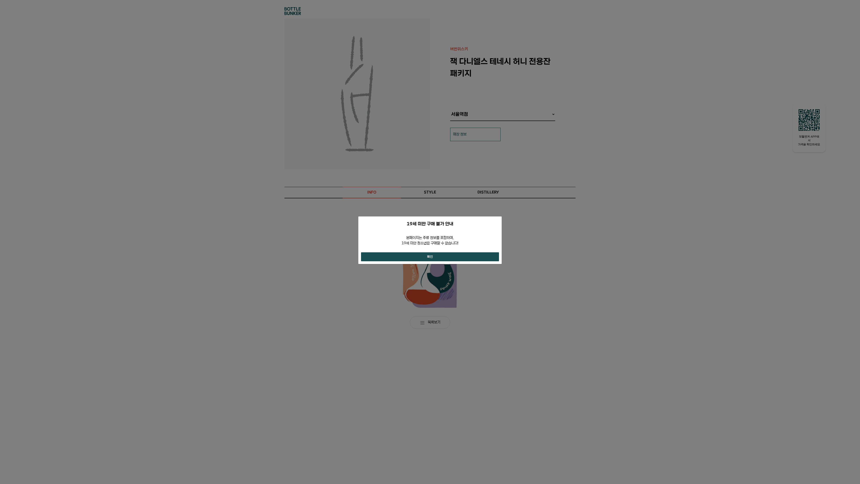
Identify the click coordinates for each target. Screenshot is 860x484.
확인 (430, 256)
